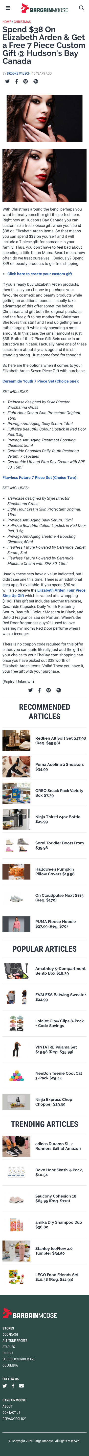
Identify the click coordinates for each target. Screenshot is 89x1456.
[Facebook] (17, 81)
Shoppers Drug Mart (18, 1359)
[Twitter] (7, 81)
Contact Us (11, 1412)
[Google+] (36, 81)
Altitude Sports (14, 1341)
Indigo (7, 1353)
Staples (8, 1347)
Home (6, 22)
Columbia (10, 1365)
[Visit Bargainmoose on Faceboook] (13, 1386)
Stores (8, 1328)
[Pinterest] (26, 81)
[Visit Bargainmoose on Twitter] (4, 1386)
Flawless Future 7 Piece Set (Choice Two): (40, 477)
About (7, 1406)
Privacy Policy (14, 1419)
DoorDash (10, 1334)
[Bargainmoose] (44, 8)
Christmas (22, 22)
